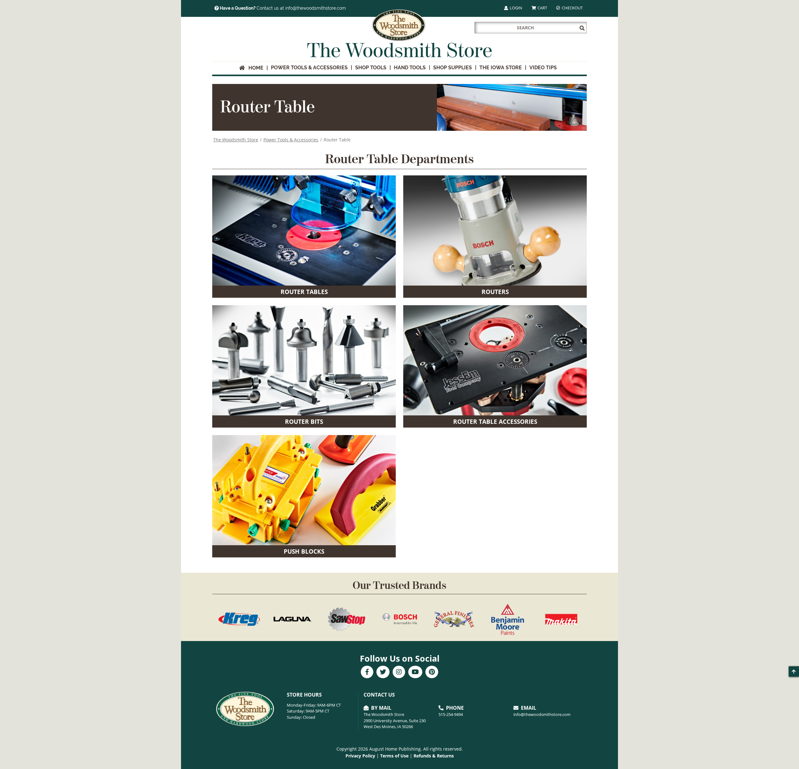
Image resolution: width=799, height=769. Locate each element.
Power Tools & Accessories (309, 68)
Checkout (572, 8)
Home (254, 68)
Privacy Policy (360, 756)
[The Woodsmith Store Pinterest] (431, 672)
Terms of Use (394, 756)
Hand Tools (410, 68)
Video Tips (543, 68)
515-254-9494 (451, 714)
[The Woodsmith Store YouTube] (415, 672)
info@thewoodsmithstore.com (542, 714)
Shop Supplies (452, 68)
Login (515, 8)
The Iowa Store (500, 68)
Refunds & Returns (434, 756)
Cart (542, 8)
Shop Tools (370, 68)
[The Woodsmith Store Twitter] (383, 672)
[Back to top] (794, 671)
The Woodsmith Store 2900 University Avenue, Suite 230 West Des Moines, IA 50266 (395, 720)
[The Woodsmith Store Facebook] (367, 672)
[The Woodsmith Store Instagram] (399, 672)
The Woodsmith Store (235, 140)
